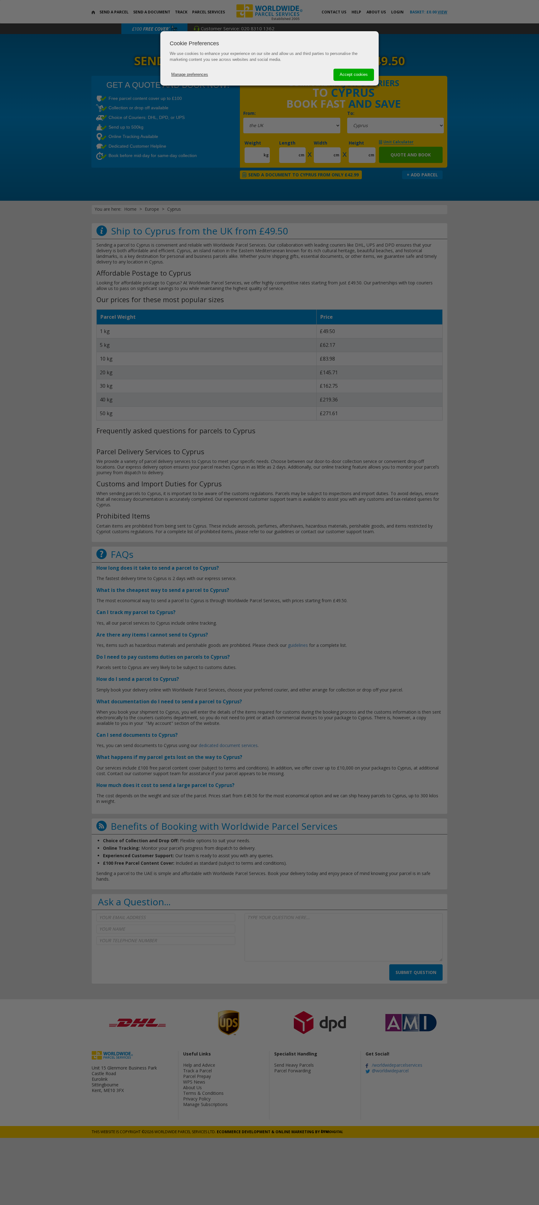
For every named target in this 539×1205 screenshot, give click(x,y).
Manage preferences (189, 74)
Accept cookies (354, 74)
